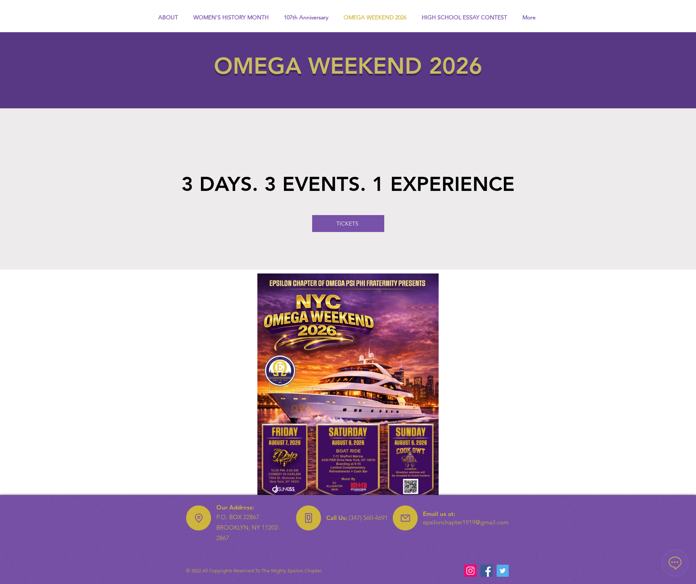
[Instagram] (470, 571)
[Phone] (308, 517)
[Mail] (405, 517)
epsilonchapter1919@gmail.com (466, 522)
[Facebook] (487, 571)
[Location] (198, 517)
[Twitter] (503, 571)
